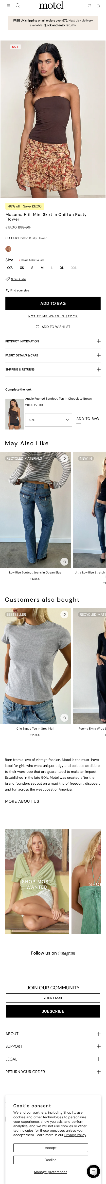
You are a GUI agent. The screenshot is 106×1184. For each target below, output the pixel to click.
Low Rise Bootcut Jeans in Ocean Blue (35, 572)
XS (22, 268)
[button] (53, 326)
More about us (22, 801)
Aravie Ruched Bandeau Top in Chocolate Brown (58, 399)
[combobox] (18, 6)
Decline (50, 1160)
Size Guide (18, 279)
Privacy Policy (75, 1135)
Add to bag (53, 303)
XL (62, 268)
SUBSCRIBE (53, 1011)
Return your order (25, 1071)
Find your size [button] (19, 290)
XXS (10, 268)
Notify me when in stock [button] (53, 316)
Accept (50, 1147)
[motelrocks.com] (51, 5)
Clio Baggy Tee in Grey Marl (35, 729)
